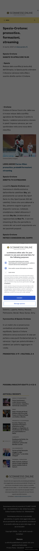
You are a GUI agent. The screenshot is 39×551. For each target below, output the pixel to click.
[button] (19, 272)
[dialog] (19, 275)
